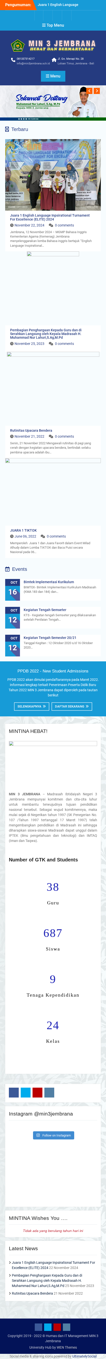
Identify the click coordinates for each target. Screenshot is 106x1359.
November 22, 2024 (29, 225)
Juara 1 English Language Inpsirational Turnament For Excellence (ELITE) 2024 (50, 217)
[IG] (67, 15)
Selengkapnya (29, 706)
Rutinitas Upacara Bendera (31, 430)
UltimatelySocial (84, 1356)
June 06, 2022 (25, 536)
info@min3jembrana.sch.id (33, 63)
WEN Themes (67, 1347)
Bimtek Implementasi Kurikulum (49, 582)
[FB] (38, 15)
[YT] (57, 15)
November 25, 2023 (29, 344)
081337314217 (26, 58)
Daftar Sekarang (69, 706)
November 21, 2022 (29, 436)
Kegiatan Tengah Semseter (45, 610)
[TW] (48, 15)
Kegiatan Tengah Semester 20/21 (50, 638)
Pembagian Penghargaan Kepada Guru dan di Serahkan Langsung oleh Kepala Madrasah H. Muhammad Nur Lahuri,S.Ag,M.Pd (46, 334)
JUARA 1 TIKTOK (23, 530)
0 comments (64, 225)
